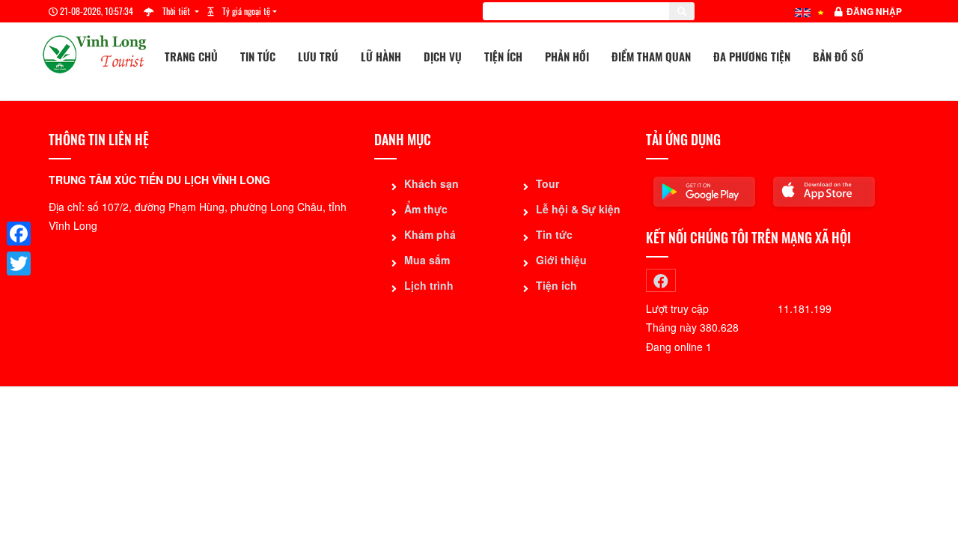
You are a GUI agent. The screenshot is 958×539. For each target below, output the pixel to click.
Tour (547, 183)
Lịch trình (429, 285)
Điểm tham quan (651, 56)
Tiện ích (503, 56)
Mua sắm (427, 259)
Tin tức (257, 56)
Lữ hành (381, 56)
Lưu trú (318, 56)
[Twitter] (19, 263)
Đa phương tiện (751, 56)
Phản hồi (567, 56)
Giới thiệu (561, 259)
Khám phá (430, 234)
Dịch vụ (443, 56)
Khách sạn (431, 183)
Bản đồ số (838, 56)
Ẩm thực (426, 208)
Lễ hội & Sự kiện (578, 208)
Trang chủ (191, 56)
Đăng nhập (874, 11)
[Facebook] (19, 234)
